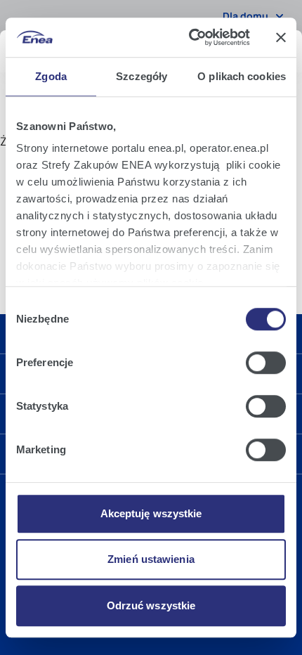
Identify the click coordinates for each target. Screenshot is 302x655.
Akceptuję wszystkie (151, 513)
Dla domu (245, 15)
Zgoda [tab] (51, 76)
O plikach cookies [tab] (241, 76)
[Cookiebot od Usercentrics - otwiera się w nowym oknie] (190, 37)
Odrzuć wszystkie (151, 605)
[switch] (266, 362)
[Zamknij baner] (281, 37)
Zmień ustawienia (151, 559)
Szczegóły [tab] (141, 76)
